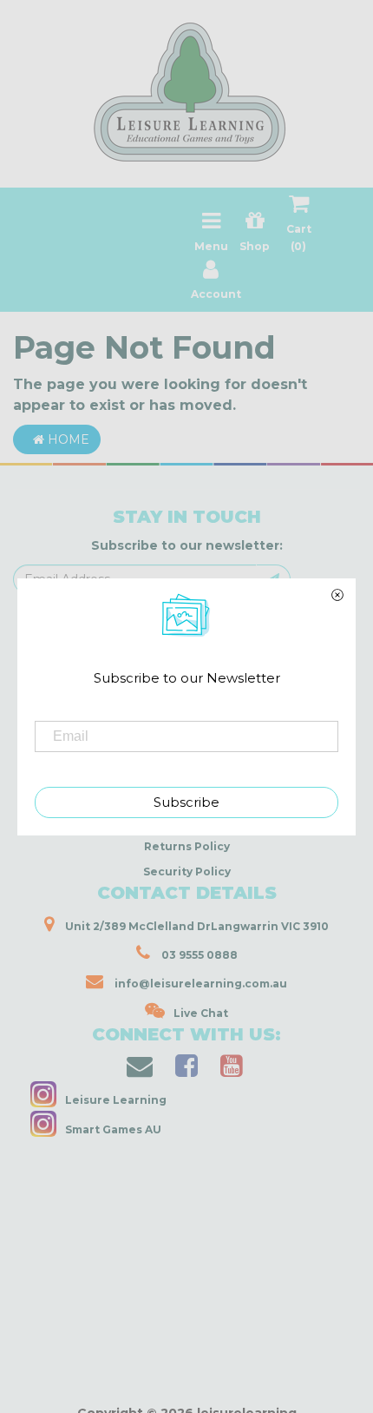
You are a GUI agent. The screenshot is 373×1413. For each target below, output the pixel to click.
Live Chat (200, 1013)
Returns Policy (187, 846)
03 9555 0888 (198, 954)
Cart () (298, 237)
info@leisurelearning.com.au (201, 983)
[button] (108, 1395)
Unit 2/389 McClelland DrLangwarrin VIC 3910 (195, 926)
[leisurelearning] (186, 85)
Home (66, 439)
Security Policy (187, 871)
